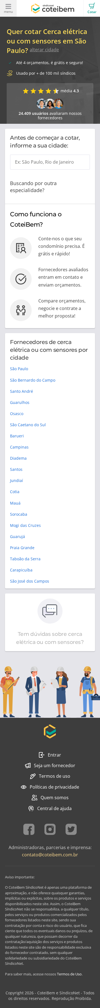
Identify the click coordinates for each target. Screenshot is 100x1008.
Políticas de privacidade (54, 787)
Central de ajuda (54, 808)
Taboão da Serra (25, 558)
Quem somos (55, 797)
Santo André (21, 391)
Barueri (17, 435)
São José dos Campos (29, 581)
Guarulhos (19, 402)
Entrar (54, 755)
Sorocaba (18, 514)
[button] (91, 8)
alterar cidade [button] (44, 50)
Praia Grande (22, 547)
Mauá (15, 503)
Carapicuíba (21, 570)
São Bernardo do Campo (32, 380)
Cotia (14, 491)
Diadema (18, 458)
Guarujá (17, 536)
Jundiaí (16, 480)
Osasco (16, 413)
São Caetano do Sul (28, 424)
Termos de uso (54, 776)
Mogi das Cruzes (25, 525)
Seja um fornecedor (54, 765)
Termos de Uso (69, 973)
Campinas (19, 447)
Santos (16, 469)
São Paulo (19, 368)
